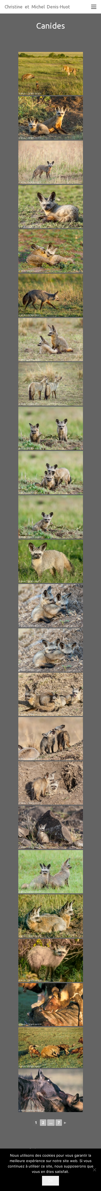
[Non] (94, 1169)
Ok (50, 1180)
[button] (93, 6)
